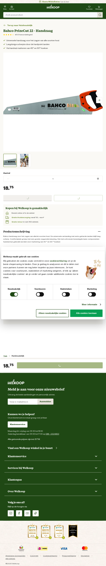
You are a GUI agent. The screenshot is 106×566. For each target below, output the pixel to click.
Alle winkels (10, 558)
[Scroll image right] (99, 100)
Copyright (34, 555)
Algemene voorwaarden (15, 555)
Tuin (5, 356)
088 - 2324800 (52, 433)
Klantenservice (17, 424)
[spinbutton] (53, 179)
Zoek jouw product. (14, 14)
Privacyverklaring (69, 555)
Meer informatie (89, 304)
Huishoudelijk (18, 356)
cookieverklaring (58, 261)
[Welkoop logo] (53, 7)
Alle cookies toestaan (86, 313)
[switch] (40, 294)
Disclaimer (85, 555)
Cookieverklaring (50, 555)
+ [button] (98, 178)
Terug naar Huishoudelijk (19, 25)
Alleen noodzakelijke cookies (52, 313)
